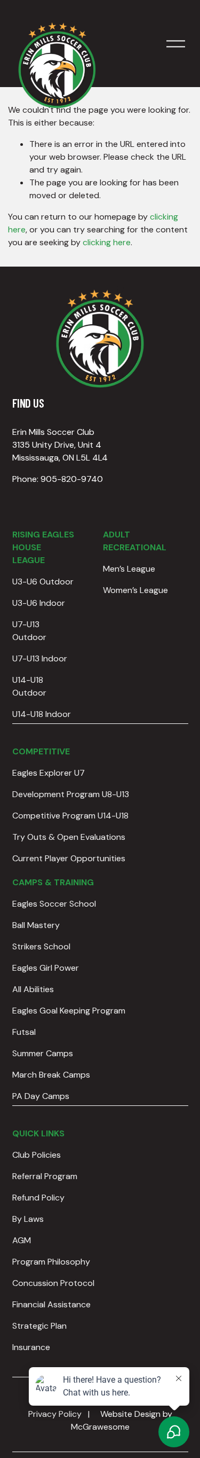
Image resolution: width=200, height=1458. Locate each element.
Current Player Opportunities (68, 858)
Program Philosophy (51, 1261)
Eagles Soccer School (54, 903)
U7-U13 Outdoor (29, 631)
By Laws (28, 1219)
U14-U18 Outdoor (29, 686)
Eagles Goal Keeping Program (68, 1010)
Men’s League (129, 568)
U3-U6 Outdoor (43, 581)
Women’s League (135, 590)
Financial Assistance (51, 1304)
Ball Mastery (36, 925)
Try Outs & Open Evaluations (68, 837)
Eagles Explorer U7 (48, 772)
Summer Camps (42, 1053)
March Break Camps (51, 1074)
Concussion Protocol (53, 1283)
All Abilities (33, 989)
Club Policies (36, 1154)
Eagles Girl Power (45, 967)
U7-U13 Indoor (39, 658)
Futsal (24, 1032)
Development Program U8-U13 (70, 794)
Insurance (31, 1347)
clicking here (107, 242)
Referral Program (44, 1176)
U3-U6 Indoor (38, 603)
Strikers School (41, 946)
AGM (21, 1240)
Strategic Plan (39, 1325)
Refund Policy (38, 1197)
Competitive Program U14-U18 (70, 815)
